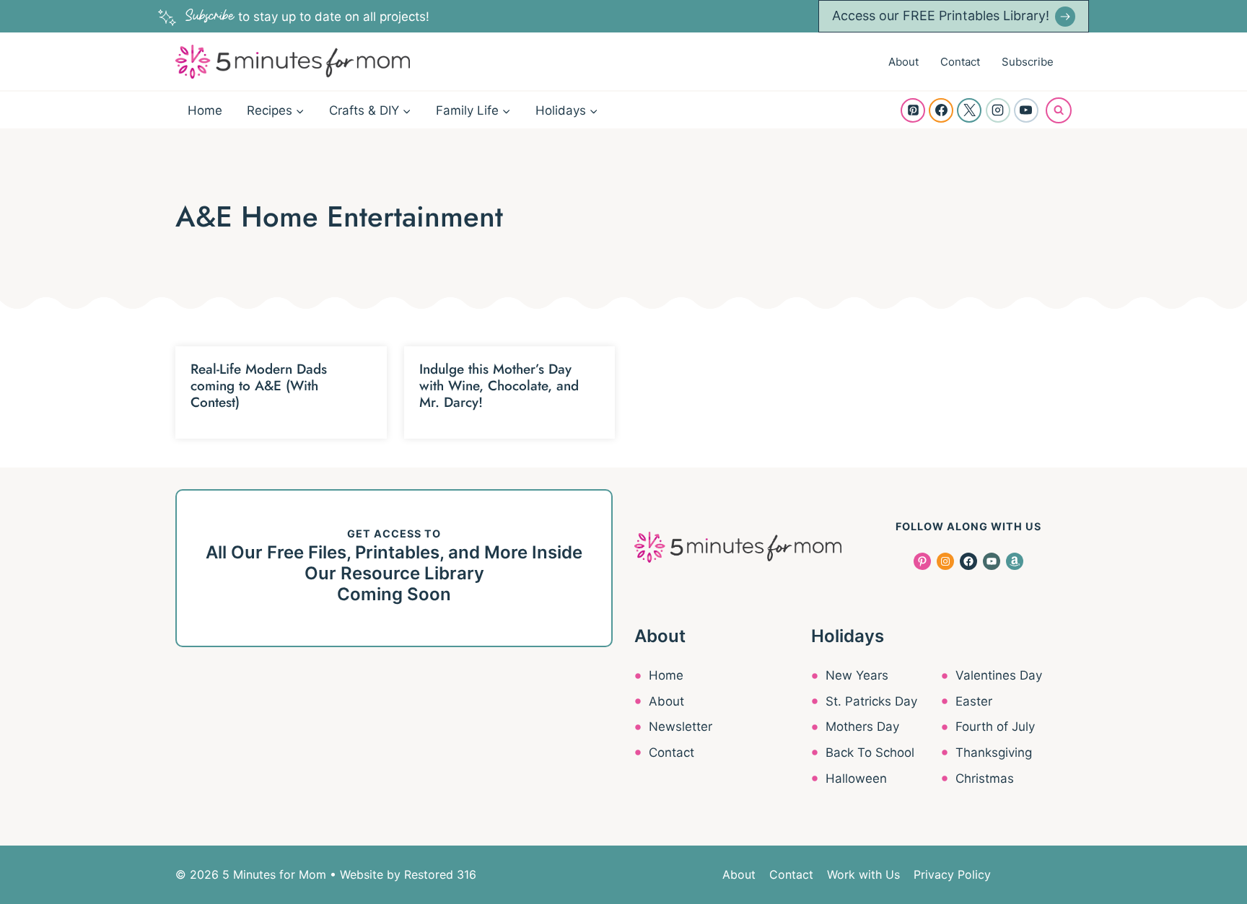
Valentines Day (998, 675)
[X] (969, 110)
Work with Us (863, 874)
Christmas (984, 778)
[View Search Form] (1059, 110)
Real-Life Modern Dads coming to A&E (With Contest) (259, 385)
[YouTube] (1026, 110)
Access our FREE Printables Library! (940, 15)
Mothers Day (862, 726)
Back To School (870, 752)
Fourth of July (995, 726)
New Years (857, 675)
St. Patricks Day (871, 701)
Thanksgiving (993, 752)
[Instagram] (998, 110)
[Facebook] (941, 110)
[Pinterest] (913, 110)
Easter (973, 701)
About (903, 62)
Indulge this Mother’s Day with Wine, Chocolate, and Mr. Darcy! (499, 385)
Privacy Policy (952, 874)
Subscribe (1028, 62)
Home (205, 110)
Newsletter (680, 726)
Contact (960, 62)
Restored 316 (440, 874)
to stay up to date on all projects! (307, 16)
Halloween (856, 778)
